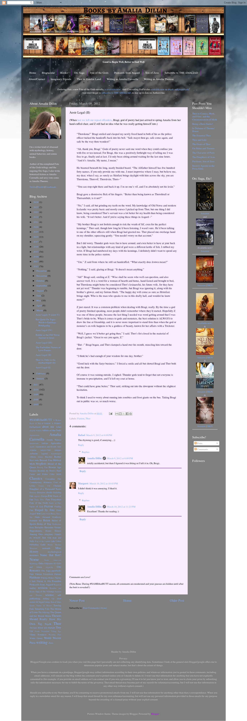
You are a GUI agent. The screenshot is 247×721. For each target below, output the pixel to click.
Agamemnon (34, 435)
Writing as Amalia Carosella (122, 79)
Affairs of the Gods (51, 430)
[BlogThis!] (120, 414)
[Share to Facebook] (127, 414)
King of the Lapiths (42, 541)
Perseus (57, 574)
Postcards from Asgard (127, 72)
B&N (210, 285)
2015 (36, 251)
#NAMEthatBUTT (40, 420)
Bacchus (48, 456)
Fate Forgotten (53, 499)
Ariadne (32, 449)
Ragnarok (57, 584)
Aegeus (32, 430)
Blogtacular (48, 72)
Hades (37, 516)
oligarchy (49, 567)
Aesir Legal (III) (44, 342)
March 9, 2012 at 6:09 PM (120, 458)
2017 (36, 241)
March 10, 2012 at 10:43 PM (104, 483)
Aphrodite (56, 443)
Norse (34, 559)
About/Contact (37, 79)
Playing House (47, 577)
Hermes (57, 527)
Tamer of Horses (44, 605)
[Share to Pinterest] (130, 414)
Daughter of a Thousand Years (45, 489)
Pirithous (34, 577)
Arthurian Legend (38, 453)
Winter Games (35, 638)
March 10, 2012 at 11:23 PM (121, 506)
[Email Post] (110, 413)
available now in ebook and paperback (170, 89)
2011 (36, 384)
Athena (32, 456)
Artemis (57, 449)
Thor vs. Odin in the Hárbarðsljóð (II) (46, 361)
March (39, 310)
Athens (40, 457)
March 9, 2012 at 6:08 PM (99, 435)
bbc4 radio (34, 460)
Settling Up (48, 598)
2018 (36, 236)
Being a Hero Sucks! (202, 123)
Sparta (32, 605)
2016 (36, 246)
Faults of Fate (55, 503)
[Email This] (117, 414)
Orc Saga (79, 72)
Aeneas (39, 430)
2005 (36, 404)
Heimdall (33, 520)
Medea (50, 544)
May (38, 300)
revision (42, 588)
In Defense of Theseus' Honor (203, 130)
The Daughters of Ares (203, 157)
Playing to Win (44, 581)
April (39, 305)
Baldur (57, 456)
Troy (58, 627)
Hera (31, 527)
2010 (36, 389)
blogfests (41, 464)
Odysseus (48, 563)
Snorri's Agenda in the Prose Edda (203, 167)
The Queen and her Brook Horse (45, 614)
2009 (36, 394)
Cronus (41, 486)
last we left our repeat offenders (94, 120)
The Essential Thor (201, 135)
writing (42, 642)
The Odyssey (44, 612)
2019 (36, 231)
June (38, 295)
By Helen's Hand (53, 470)
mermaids (46, 548)
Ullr (31, 631)
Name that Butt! (50, 555)
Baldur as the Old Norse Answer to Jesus (47, 336)
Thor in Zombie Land (89, 79)
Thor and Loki (199, 139)
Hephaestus (56, 524)
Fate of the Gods (99, 72)
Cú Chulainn (54, 485)
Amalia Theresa (53, 439)
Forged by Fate (45, 510)
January (40, 378)
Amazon (205, 213)
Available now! (205, 323)
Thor (88, 418)
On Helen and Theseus (203, 148)
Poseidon (56, 581)
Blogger (155, 713)
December (41, 270)
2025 (36, 207)
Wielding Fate (54, 634)
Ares (59, 446)
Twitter (33, 186)
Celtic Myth (55, 474)
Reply (81, 445)
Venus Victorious (42, 631)
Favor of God (36, 506)
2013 (36, 261)
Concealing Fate (53, 478)
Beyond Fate (46, 460)
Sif (37, 601)
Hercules (48, 527)
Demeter (32, 492)
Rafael (81, 435)
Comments (202, 449)
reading (32, 587)
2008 (36, 399)
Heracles (39, 527)
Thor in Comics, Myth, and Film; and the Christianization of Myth (204, 116)
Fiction (80, 418)
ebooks (49, 492)
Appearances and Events (45, 446)
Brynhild (41, 470)
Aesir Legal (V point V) (47, 314)
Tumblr (41, 186)
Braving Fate (42, 467)
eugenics (37, 496)
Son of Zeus (152, 72)
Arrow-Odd (45, 449)
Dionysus (41, 492)
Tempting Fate (42, 608)
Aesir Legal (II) (43, 355)
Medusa (58, 544)
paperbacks (56, 570)
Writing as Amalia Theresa (159, 79)
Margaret (83, 483)
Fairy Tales (39, 499)
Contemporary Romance (40, 482)
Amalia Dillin (94, 458)
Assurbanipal (56, 453)
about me (48, 427)
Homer (48, 530)
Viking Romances (37, 634)
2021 (36, 222)
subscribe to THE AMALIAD (116, 92)
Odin (41, 563)
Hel (40, 520)
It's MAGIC (35, 537)
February (41, 373)
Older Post (177, 600)
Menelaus (33, 548)
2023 (36, 212)
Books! (64, 72)
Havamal (46, 516)
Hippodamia (35, 530)
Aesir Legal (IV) (44, 330)
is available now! (113, 89)
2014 (36, 256)
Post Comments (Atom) (95, 607)
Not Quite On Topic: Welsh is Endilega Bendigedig (46, 322)
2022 (36, 217)
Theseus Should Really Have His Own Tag (45, 620)
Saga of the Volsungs (44, 591)
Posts (199, 443)
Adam (58, 426)
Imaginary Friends (61, 79)
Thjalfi (47, 624)
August (40, 290)
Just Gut (46, 537)
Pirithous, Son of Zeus (203, 161)
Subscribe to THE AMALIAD (181, 72)
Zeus (50, 642)
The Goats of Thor (201, 144)
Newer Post (77, 600)
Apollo (32, 446)
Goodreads (50, 186)
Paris (31, 574)
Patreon (38, 574)
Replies (85, 452)
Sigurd (41, 601)
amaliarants (34, 443)
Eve (50, 496)
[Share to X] (123, 414)
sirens (47, 601)
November (42, 275)
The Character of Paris (203, 152)
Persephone (48, 574)
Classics (35, 478)
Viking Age (56, 631)
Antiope (44, 443)
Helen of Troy (44, 523)
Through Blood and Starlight (42, 627)
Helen (46, 520)
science (49, 595)
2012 (36, 266)
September (42, 285)
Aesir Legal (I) (43, 367)
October (40, 280)
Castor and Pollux (38, 474)
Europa (44, 495)
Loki (43, 544)
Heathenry (56, 516)
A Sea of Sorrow (43, 423)
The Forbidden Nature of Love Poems (48, 349)
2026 (36, 202)
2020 (36, 227)
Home (32, 72)
